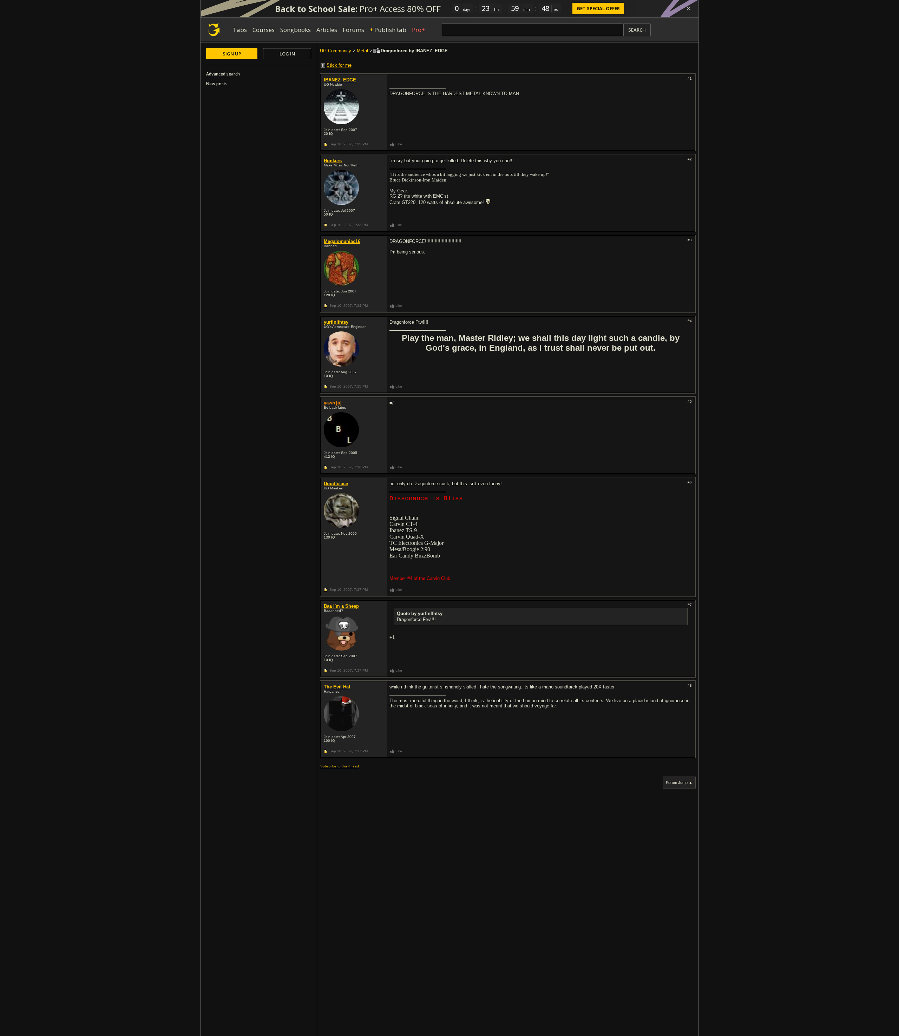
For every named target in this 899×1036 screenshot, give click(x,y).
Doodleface (336, 483)
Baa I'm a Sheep (341, 606)
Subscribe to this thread (339, 766)
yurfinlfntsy (336, 322)
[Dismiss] (688, 8)
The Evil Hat (337, 686)
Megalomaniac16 (342, 241)
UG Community (335, 50)
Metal (362, 50)
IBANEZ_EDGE (340, 80)
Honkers (333, 160)
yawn (329, 402)
